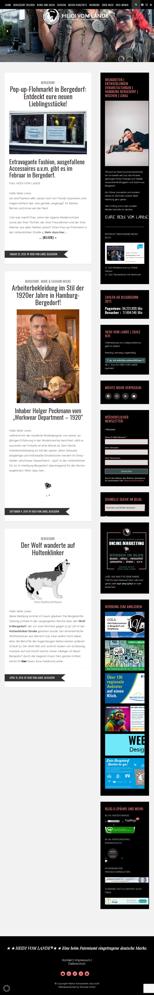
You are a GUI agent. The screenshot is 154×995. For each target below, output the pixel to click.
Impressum (82, 960)
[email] (134, 396)
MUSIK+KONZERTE (77, 5)
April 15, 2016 (16, 678)
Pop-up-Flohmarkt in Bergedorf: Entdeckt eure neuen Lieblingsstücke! (48, 96)
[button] (6, 988)
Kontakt (67, 960)
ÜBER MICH (108, 5)
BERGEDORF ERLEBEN (24, 5)
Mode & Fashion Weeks (56, 281)
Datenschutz (77, 963)
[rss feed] (151, 4)
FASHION (61, 5)
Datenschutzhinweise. (134, 480)
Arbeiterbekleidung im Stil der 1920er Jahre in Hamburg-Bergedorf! (48, 295)
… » (48, 494)
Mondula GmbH (87, 987)
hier (24, 661)
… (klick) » (48, 237)
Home (8, 5)
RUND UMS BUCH (46, 5)
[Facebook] (142, 4)
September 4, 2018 (19, 511)
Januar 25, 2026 (18, 254)
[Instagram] (146, 4)
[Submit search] (106, 516)
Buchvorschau (131, 261)
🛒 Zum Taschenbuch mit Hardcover (123, 274)
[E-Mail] (63, 973)
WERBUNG (94, 5)
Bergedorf (48, 82)
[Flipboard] (75, 973)
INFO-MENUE (122, 5)
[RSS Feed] (69, 973)
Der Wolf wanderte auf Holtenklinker (48, 548)
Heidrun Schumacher (78, 983)
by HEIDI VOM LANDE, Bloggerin (42, 254)
